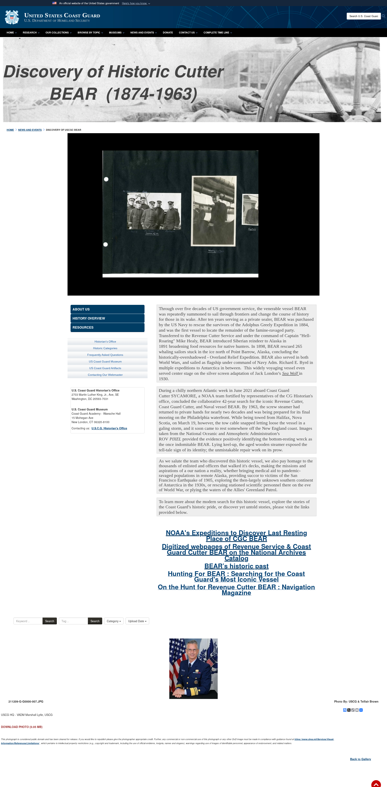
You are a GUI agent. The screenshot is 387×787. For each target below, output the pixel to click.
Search (49, 621)
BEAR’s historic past (236, 565)
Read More (284, 220)
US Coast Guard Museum (105, 361)
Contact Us (187, 32)
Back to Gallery (360, 759)
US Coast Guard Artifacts (105, 368)
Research (30, 32)
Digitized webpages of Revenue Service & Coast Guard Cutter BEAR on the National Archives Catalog (236, 552)
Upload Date (136, 621)
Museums (115, 32)
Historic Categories (105, 348)
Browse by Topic (89, 32)
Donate (168, 32)
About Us (81, 309)
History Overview (89, 318)
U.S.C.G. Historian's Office (109, 428)
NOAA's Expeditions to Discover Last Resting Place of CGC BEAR (236, 535)
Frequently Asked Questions (105, 354)
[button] (136, 3)
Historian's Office (105, 341)
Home (10, 32)
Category (113, 621)
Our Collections (57, 32)
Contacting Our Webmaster (105, 374)
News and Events (142, 32)
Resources (83, 327)
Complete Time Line (216, 32)
